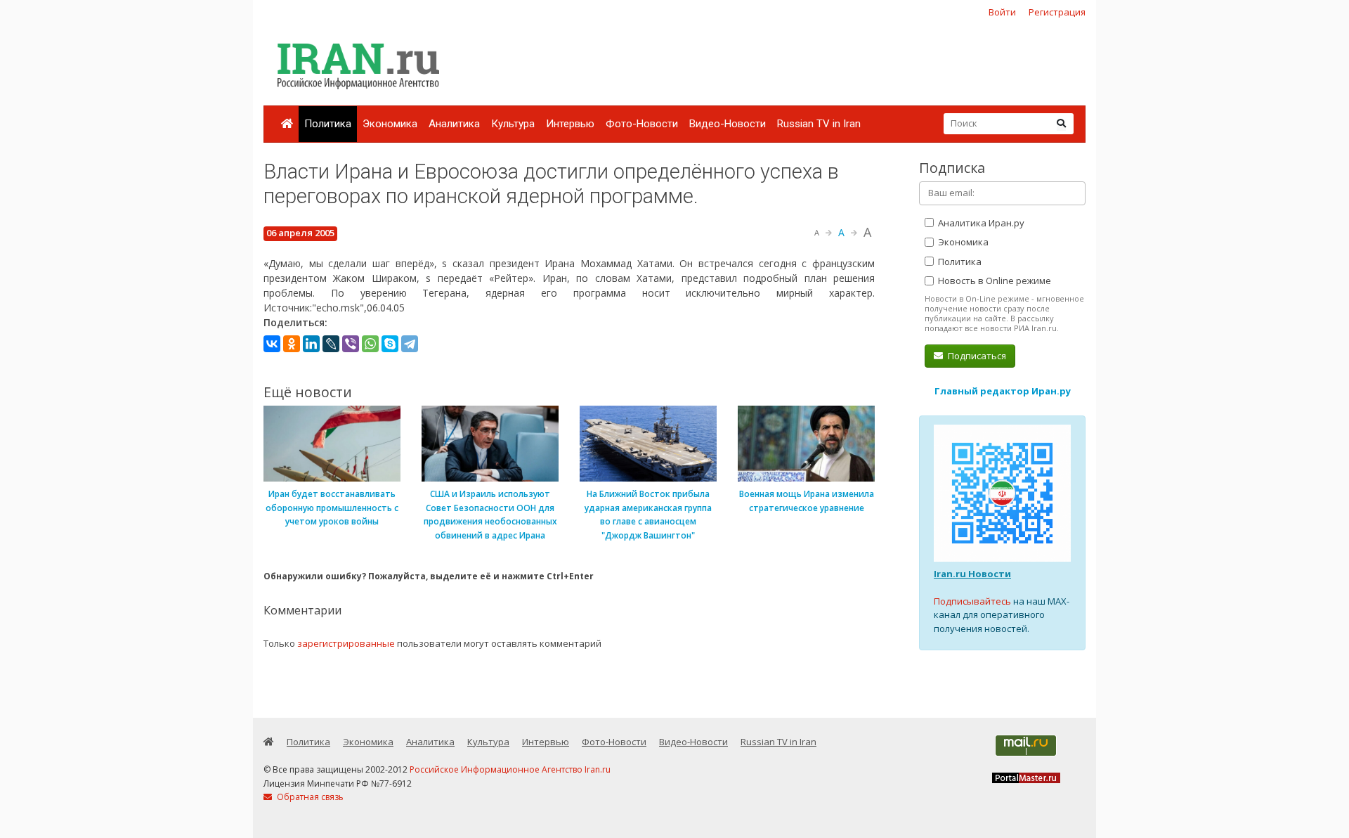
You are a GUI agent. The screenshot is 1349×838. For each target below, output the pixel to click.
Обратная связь (309, 797)
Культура (513, 123)
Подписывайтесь (972, 601)
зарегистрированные (346, 643)
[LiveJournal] (330, 343)
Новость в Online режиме (993, 280)
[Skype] (390, 343)
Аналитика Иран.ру (980, 223)
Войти (1002, 12)
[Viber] (350, 343)
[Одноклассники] (291, 343)
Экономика (390, 123)
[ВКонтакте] (271, 343)
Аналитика (454, 123)
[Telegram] (409, 343)
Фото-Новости (642, 123)
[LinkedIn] (311, 343)
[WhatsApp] (370, 343)
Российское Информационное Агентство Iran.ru (510, 769)
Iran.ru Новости (972, 573)
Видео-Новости (727, 123)
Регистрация (1057, 12)
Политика (327, 123)
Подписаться (976, 355)
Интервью (570, 123)
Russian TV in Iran (819, 123)
